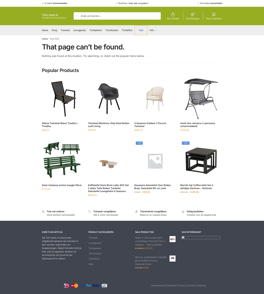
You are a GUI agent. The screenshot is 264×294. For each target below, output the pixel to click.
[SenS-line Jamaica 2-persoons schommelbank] (201, 99)
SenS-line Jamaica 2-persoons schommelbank (197, 125)
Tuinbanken (94, 248)
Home (45, 39)
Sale (90, 263)
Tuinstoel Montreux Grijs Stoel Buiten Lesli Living (108, 125)
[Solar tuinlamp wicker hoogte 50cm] (63, 161)
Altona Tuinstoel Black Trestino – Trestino (60, 125)
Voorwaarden (157, 285)
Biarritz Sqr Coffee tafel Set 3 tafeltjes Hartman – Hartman (196, 187)
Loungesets (94, 242)
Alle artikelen (172, 18)
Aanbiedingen (193, 18)
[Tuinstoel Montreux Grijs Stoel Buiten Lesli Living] (109, 99)
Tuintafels (93, 258)
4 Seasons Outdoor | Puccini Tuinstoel (150, 125)
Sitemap (202, 285)
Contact (192, 285)
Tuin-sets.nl (50, 15)
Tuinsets (93, 237)
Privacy (182, 285)
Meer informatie (62, 136)
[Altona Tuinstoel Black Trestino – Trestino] (63, 99)
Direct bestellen (214, 18)
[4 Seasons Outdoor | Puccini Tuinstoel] (155, 99)
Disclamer (171, 285)
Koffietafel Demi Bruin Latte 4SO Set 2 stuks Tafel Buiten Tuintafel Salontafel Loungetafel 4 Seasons (108, 188)
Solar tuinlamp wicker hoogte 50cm (62, 185)
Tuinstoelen (94, 253)
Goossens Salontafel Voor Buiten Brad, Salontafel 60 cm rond (152, 187)
